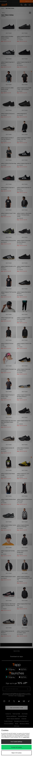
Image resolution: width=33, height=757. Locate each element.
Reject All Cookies (16, 753)
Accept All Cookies (16, 747)
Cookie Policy (26, 737)
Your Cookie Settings (16, 741)
